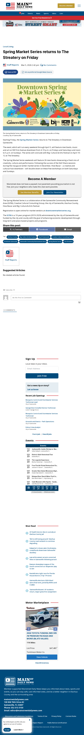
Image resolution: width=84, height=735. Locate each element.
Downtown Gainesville (10, 241)
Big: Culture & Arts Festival (28, 237)
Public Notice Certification (57, 723)
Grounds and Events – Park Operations (40, 422)
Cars (61, 14)
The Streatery (68, 241)
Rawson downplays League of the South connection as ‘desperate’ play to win (43, 566)
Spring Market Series (29, 140)
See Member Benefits (30, 192)
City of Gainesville (44, 237)
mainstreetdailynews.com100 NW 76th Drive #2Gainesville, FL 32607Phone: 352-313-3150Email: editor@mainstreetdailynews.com (23, 705)
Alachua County (12, 237)
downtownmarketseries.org (58, 210)
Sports (46, 14)
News (38, 14)
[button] (29, 629)
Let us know (32, 389)
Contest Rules (71, 716)
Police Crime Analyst (33, 427)
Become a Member (66, 6)
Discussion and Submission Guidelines (19, 716)
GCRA (9, 215)
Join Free (42, 375)
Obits (54, 14)
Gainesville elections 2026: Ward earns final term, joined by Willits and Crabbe (43, 582)
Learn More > (19, 730)
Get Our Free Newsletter (41, 18)
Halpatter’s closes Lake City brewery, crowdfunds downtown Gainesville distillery (43, 550)
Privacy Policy (56, 716)
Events (30, 14)
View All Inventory (42, 663)
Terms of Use (42, 716)
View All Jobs (47, 434)
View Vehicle (42, 657)
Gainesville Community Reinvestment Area (33, 241)
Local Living (8, 46)
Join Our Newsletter (54, 192)
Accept (7, 730)
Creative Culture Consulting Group (62, 237)
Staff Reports (13, 65)
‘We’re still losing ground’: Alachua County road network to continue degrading (42, 541)
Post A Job (36, 434)
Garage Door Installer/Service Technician (41, 408)
